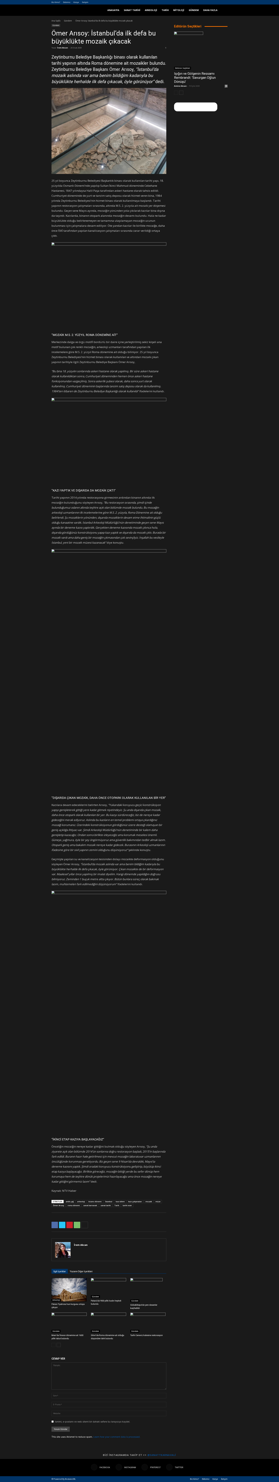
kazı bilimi (120, 1201)
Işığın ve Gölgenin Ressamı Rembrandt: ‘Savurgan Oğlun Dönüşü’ (195, 78)
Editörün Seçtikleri (182, 68)
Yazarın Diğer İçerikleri (81, 1271)
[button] (223, 10)
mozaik (148, 1201)
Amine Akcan (180, 86)
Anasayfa (113, 10)
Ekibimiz (66, 2)
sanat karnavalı (90, 1205)
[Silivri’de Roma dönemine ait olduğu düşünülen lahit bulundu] (109, 1323)
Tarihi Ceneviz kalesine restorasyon (146, 1335)
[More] (84, 1225)
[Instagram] (214, 2)
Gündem (194, 10)
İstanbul (108, 1201)
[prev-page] (54, 1345)
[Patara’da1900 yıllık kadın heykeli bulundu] (109, 1288)
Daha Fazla (210, 10)
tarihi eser (127, 1205)
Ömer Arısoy (58, 1205)
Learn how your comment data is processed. (116, 1436)
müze (157, 1201)
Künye (76, 2)
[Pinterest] (219, 2)
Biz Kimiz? (56, 2)
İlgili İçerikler (59, 1271)
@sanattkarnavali (161, 1455)
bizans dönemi (95, 1201)
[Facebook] (209, 2)
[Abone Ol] (195, 106)
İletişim (85, 2)
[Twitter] (225, 2)
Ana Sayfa (56, 20)
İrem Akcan (62, 47)
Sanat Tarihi (132, 10)
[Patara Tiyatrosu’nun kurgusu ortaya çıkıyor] (70, 1289)
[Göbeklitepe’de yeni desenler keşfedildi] (148, 1290)
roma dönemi (74, 1205)
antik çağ (70, 1201)
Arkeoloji (151, 10)
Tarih (165, 10)
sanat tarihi (106, 1205)
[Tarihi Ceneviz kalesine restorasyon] (148, 1323)
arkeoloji (81, 1201)
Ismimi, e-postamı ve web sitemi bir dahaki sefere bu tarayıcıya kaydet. (92, 1421)
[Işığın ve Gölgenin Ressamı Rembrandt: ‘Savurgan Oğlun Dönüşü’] (200, 51)
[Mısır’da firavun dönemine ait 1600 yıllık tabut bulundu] (70, 1323)
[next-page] (59, 1345)
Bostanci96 (70, 1479)
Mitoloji (178, 10)
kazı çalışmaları (135, 1201)
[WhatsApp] (77, 1225)
